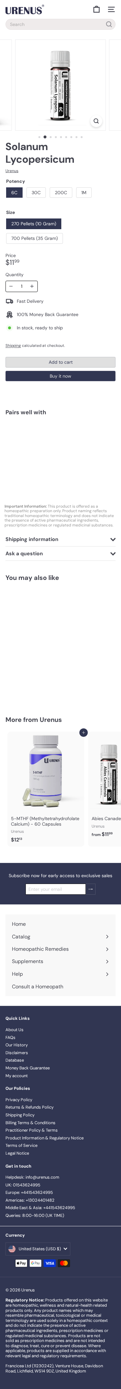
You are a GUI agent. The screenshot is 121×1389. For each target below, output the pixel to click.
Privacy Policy (18, 1099)
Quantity (14, 274)
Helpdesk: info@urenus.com (32, 1177)
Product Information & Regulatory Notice (44, 1138)
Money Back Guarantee (27, 1068)
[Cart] (96, 9)
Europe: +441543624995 (29, 1192)
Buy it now (60, 376)
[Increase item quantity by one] (32, 286)
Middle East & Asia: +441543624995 (40, 1207)
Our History (16, 1045)
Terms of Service (21, 1145)
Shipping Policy (20, 1115)
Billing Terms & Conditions (30, 1122)
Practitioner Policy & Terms (31, 1130)
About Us (14, 1029)
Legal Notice (17, 1153)
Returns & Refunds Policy (29, 1107)
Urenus (51, 719)
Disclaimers (16, 1052)
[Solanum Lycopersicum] (60, 443)
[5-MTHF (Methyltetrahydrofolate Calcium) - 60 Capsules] (46, 789)
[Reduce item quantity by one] (11, 286)
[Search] (109, 24)
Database (14, 1060)
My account (16, 1075)
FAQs (10, 1037)
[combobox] (60, 24)
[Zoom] (96, 121)
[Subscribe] (91, 889)
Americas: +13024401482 (30, 1200)
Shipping (13, 345)
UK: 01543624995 (22, 1185)
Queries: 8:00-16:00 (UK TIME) (34, 1215)
